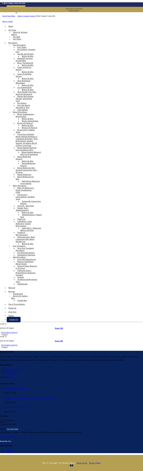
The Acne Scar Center (12, 371)
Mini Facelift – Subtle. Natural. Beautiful (15, 388)
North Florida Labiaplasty (13, 369)
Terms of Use (81, 463)
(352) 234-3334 (19, 3)
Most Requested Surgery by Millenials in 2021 (16, 407)
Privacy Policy (95, 463)
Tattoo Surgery (9, 373)
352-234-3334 (12, 429)
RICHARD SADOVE (9, 333)
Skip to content (7, 21)
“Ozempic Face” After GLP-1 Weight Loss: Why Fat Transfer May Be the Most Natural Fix (29, 398)
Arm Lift (59, 328)
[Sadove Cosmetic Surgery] (26, 16)
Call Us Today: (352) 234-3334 (73, 8)
